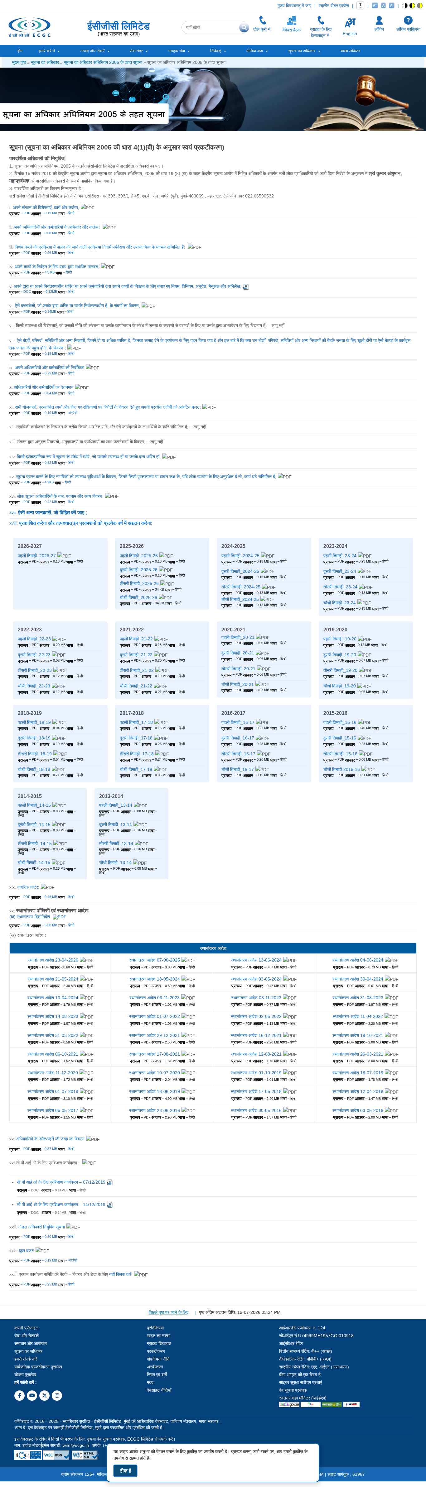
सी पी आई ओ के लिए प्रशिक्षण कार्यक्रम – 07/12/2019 (61, 1182)
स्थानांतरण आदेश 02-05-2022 (256, 1016)
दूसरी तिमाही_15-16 (339, 737)
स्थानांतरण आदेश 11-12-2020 (53, 1072)
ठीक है (125, 1470)
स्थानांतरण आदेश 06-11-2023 (154, 997)
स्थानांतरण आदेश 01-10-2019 (256, 1072)
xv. (142, 476)
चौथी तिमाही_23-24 (339, 602)
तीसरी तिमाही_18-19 (35, 753)
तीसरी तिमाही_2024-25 (240, 586)
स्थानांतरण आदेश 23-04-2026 (52, 959)
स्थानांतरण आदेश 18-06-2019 (154, 1091)
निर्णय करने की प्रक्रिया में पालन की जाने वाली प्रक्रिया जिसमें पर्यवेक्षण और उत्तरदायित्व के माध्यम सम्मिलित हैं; (100, 247)
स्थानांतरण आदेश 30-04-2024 (357, 978)
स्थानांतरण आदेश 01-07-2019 (52, 1091)
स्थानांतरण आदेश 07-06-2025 (154, 959)
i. (44, 207)
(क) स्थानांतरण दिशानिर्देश (30, 916)
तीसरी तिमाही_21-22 (137, 670)
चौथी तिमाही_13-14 (115, 862)
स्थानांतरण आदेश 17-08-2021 (154, 1054)
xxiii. (21, 1250)
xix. (24, 887)
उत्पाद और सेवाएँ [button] (92, 51)
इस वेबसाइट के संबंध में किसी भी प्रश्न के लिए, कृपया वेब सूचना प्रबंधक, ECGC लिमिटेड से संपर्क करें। (95, 1439)
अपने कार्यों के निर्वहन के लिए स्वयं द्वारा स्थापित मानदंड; (57, 266)
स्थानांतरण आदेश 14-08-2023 (52, 1016)
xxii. (37, 1226)
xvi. (56, 496)
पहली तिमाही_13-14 (115, 805)
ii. (55, 227)
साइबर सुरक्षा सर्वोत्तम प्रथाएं (300, 1382)
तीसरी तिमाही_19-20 (340, 670)
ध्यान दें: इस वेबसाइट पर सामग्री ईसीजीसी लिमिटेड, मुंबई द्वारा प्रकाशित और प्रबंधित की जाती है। (89, 1427)
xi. (105, 407)
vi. (74, 305)
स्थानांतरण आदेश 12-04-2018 (357, 1091)
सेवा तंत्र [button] (136, 51)
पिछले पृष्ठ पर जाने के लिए (168, 1312)
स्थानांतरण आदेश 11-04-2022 (358, 1016)
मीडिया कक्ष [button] (254, 51)
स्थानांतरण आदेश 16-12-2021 (256, 1035)
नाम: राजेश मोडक (27, 1445)
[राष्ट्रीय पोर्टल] (289, 1404)
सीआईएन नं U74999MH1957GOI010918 (316, 1335)
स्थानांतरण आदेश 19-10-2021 (357, 1035)
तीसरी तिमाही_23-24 (340, 586)
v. (125, 286)
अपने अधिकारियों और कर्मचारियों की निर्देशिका (49, 367)
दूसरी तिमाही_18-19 (34, 737)
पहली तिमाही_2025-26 (139, 555)
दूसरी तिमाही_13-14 (115, 824)
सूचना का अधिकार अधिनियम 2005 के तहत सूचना (103, 62)
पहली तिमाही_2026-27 (37, 555)
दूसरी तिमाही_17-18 (136, 737)
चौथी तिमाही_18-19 (34, 769)
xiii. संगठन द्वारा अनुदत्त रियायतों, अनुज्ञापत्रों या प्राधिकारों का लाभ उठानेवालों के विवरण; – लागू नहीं (86, 441)
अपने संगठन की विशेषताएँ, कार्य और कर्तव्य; (46, 207)
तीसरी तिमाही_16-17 (238, 753)
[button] (405, 5)
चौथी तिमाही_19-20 (339, 685)
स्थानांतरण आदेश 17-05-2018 (256, 1091)
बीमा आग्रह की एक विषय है (300, 1374)
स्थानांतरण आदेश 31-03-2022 (52, 1035)
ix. (46, 367)
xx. (49, 910)
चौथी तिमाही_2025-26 (138, 597)
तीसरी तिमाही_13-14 (116, 843)
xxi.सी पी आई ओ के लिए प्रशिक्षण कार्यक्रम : (45, 1162)
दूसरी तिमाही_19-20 (339, 654)
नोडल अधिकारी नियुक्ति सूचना (41, 1226)
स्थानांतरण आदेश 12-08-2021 (256, 1054)
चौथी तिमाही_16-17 (237, 769)
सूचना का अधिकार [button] (301, 51)
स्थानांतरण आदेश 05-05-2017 (52, 1110)
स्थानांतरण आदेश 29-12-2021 (154, 1035)
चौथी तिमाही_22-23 (34, 685)
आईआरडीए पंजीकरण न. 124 (302, 1327)
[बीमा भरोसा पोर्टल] (351, 1404)
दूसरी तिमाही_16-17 (237, 737)
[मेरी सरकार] (310, 1404)
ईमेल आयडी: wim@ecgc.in (65, 1445)
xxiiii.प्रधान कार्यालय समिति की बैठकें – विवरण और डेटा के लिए (71, 1274)
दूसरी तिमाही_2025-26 (138, 569)
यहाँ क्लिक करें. (121, 1274)
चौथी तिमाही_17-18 (136, 769)
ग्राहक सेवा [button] (176, 51)
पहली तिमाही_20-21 (237, 637)
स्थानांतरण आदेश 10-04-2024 (52, 997)
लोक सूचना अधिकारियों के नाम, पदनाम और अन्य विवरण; (60, 496)
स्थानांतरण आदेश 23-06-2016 (154, 1110)
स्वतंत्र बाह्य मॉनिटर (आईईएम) (303, 1397)
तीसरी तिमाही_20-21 (238, 668)
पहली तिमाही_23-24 (339, 555)
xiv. (85, 456)
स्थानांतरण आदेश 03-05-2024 (256, 978)
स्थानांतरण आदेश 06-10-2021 (52, 1054)
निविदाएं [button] (215, 51)
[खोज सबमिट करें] (244, 27)
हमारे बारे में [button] (47, 51)
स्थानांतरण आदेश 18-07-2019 (357, 1072)
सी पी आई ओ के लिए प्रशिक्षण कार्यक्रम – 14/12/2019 (61, 1204)
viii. (209, 344)
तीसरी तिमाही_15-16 (340, 753)
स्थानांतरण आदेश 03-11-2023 (256, 997)
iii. (97, 247)
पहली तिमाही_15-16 (339, 722)
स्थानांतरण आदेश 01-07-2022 (154, 1016)
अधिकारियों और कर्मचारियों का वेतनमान (44, 387)
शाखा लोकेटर (350, 51)
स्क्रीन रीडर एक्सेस (334, 5)
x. (41, 387)
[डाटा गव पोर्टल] (332, 1404)
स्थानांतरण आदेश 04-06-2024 (357, 959)
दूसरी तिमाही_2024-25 (240, 571)
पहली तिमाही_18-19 (34, 722)
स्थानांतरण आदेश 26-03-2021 (357, 1054)
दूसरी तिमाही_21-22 (136, 654)
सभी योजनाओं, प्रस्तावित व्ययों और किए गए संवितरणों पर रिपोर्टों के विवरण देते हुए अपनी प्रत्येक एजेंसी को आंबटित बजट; (108, 407)
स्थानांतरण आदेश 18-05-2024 (154, 978)
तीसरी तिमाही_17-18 (137, 753)
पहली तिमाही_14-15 (34, 805)
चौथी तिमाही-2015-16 (341, 769)
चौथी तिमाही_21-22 (136, 685)
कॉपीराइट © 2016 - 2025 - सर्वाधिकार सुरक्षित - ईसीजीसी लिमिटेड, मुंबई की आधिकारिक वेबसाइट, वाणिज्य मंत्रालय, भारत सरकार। (117, 1421)
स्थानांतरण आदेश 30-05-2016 (256, 1110)
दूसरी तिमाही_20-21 (237, 652)
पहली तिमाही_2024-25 (240, 555)
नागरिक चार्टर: (28, 887)
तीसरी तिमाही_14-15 (35, 843)
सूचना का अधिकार (45, 62)
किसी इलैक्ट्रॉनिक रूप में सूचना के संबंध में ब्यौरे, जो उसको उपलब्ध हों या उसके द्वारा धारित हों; (89, 456)
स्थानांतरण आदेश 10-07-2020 (154, 1072)
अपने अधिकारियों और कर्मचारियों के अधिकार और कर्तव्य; (57, 227)
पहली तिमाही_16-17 (237, 722)
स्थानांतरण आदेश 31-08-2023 (357, 997)
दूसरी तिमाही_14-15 (34, 824)
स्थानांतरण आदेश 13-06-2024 (256, 959)
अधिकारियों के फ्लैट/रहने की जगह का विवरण (50, 1138)
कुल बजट (26, 1250)
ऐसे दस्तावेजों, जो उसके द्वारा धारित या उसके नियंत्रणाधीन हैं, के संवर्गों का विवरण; (77, 305)
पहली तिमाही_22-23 (34, 638)
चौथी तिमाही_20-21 (237, 684)
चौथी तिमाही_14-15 (34, 862)
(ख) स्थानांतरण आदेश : (27, 935)
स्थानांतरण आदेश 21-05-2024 (52, 978)
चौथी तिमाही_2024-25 (240, 599)
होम (19, 51)
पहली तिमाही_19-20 (339, 638)
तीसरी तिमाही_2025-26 (139, 583)
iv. (54, 266)
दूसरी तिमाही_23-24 (339, 571)
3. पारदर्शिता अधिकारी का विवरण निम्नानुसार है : (46, 188)
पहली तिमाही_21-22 (136, 638)
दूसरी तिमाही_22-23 (34, 654)
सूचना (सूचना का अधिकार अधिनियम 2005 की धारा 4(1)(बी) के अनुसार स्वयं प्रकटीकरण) (116, 147)
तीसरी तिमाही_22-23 (35, 670)
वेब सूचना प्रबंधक (293, 1390)
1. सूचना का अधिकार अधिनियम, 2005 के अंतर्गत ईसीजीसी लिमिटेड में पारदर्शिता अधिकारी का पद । (86, 166)
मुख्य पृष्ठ (19, 62)
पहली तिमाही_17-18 (136, 722)
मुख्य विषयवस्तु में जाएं (294, 5)
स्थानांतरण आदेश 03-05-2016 (357, 1110)
